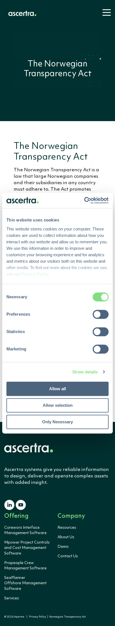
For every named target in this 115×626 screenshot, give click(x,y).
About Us (66, 537)
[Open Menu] (105, 15)
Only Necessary (57, 421)
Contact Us (68, 556)
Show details (85, 371)
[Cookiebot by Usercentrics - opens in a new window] (84, 200)
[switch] (101, 314)
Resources (67, 528)
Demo (63, 547)
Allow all (57, 388)
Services (11, 598)
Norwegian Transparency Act (67, 617)
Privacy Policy (37, 617)
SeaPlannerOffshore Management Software (25, 583)
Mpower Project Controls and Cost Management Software (27, 547)
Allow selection (58, 405)
